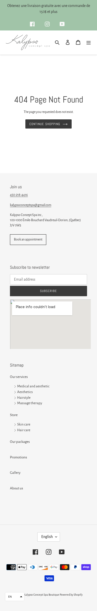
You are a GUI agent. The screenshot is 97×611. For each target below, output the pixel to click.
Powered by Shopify (71, 594)
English (47, 537)
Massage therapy (29, 403)
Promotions (18, 457)
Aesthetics (25, 392)
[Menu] (88, 42)
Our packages (20, 442)
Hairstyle (24, 397)
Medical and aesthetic (33, 386)
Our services (19, 377)
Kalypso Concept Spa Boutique (41, 594)
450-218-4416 (19, 195)
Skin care (23, 424)
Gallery (15, 473)
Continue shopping (44, 124)
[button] (14, 596)
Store (14, 415)
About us (16, 488)
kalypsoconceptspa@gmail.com (30, 205)
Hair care (23, 430)
